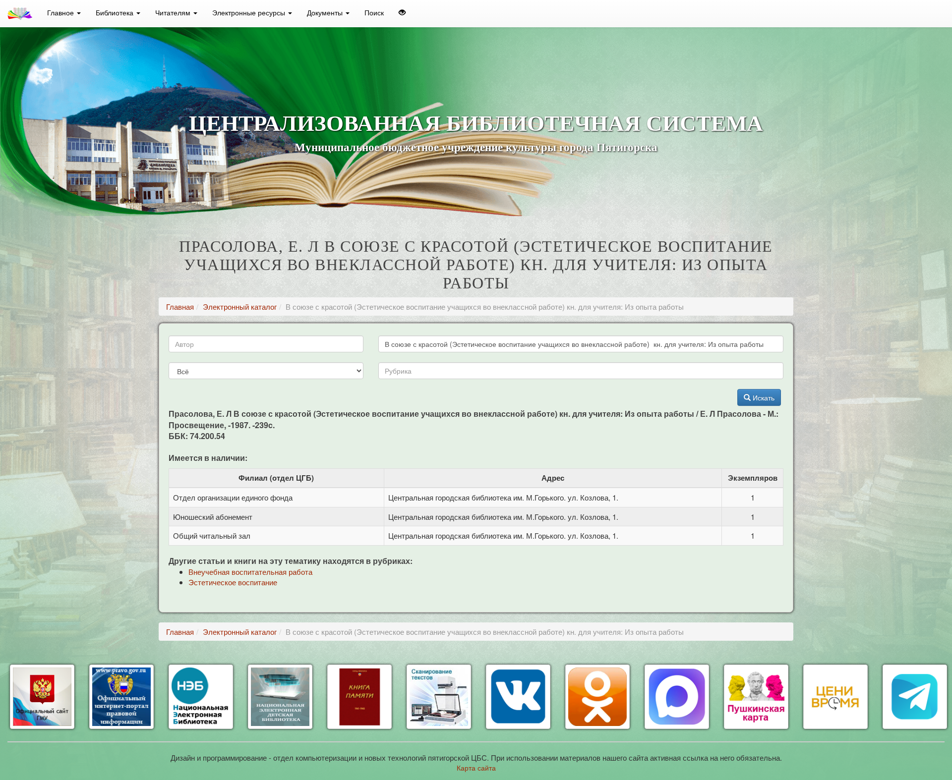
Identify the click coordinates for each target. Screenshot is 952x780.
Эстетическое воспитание (232, 582)
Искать (762, 397)
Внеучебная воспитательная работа (250, 571)
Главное (61, 12)
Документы (326, 12)
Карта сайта (476, 768)
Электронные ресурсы (249, 12)
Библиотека (115, 12)
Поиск (374, 12)
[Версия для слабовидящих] (402, 12)
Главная (180, 306)
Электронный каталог (240, 306)
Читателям (173, 12)
